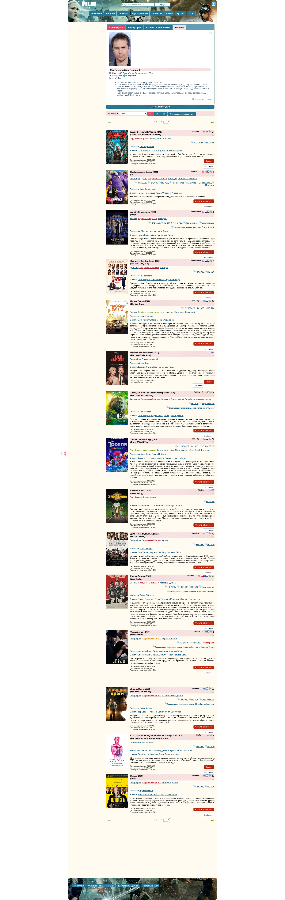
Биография (135, 359)
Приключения (177, 399)
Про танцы (196, 643)
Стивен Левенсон (191, 647)
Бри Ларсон (143, 754)
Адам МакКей (146, 790)
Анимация (135, 178)
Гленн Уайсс (147, 750)
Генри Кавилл (144, 235)
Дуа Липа (168, 235)
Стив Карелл (171, 794)
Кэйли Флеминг (163, 193)
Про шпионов (191, 223)
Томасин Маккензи (170, 599)
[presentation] (179, 27)
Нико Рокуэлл (158, 505)
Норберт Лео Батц (177, 655)
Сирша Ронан (157, 279)
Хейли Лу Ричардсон (172, 150)
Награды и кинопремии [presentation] (158, 27)
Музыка (166, 638)
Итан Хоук (144, 363)
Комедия (154, 138)
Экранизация (208, 223)
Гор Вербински (147, 146)
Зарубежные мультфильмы (151, 312)
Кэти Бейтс (176, 552)
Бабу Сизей (176, 712)
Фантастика (165, 138)
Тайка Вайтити (147, 595)
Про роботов (178, 183)
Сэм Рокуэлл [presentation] (116, 27)
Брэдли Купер (172, 754)
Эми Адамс (158, 794)
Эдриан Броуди (172, 279)
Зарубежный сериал (152, 638)
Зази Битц (156, 150)
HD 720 (164, 183)
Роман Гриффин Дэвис (149, 599)
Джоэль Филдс (207, 647)
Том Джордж (146, 276)
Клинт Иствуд (146, 548)
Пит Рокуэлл (145, 82)
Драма (144, 178)
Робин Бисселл (147, 708)
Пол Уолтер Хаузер (147, 552)
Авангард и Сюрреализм (199, 183)
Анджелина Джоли (160, 415)
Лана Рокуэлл (144, 505)
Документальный (150, 359)
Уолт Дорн (146, 454)
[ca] (206, 172)
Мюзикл (170, 450)
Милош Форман (184, 750)
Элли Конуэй (208, 227)
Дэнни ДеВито (176, 415)
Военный (134, 583)
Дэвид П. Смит (159, 454)
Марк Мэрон (157, 320)
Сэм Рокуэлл (144, 150)
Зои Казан (170, 367)
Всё (153, 107)
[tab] (116, 27)
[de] (207, 132)
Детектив (134, 267)
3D (213, 446)
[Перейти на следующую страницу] (213, 122)
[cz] (202, 576)
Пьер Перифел (147, 316)
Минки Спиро (177, 651)
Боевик (133, 218)
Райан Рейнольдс (146, 193)
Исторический (169, 695)
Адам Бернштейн (161, 651)
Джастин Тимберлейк (148, 458)
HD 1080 (210, 142)
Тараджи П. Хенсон (147, 712)
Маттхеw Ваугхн (161, 231)
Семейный (183, 178)
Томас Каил (146, 651)
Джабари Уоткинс (174, 505)
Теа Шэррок (145, 412)
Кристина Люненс (205, 591)
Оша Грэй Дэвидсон (204, 704)
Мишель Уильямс (159, 655)
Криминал (179, 312)
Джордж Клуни (144, 367)
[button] (150, 114)
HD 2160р (198, 142)
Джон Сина (157, 235)
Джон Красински (147, 189)
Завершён (209, 643)
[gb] (206, 212)
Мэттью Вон (147, 231)
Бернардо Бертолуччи (165, 750)
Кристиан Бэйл (145, 794)
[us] (204, 132)
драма (208, 399)
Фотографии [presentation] (134, 27)
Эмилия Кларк (157, 754)
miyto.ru (92, 5)
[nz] (204, 576)
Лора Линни (158, 367)
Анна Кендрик (166, 458)
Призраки (209, 184)
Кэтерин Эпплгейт (205, 408)
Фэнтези (193, 178)
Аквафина (177, 193)
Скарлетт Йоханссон (190, 599)
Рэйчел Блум (180, 458)
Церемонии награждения (142, 742)
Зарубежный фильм (139, 138)
